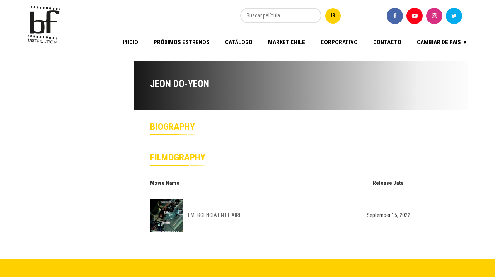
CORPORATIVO (339, 42)
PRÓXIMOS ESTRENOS (182, 42)
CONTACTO (387, 42)
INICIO (130, 42)
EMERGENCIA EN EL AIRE (215, 215)
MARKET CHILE (286, 42)
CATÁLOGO (239, 42)
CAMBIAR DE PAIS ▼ (442, 42)
